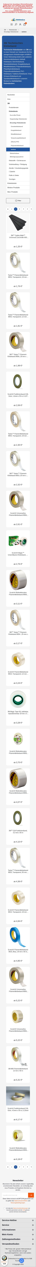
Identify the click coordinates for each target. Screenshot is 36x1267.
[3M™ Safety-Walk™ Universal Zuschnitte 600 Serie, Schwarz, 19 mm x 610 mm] (18, 223)
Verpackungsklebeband (18, 138)
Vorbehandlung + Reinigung (18, 164)
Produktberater (14, 107)
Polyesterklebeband (17, 145)
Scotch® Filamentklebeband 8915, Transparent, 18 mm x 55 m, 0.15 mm (18, 911)
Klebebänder (13, 111)
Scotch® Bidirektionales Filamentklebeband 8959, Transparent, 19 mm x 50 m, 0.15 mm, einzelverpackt (18, 752)
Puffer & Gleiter (14, 175)
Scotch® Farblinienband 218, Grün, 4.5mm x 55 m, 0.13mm (18, 1109)
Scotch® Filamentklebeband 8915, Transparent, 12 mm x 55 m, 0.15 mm (18, 673)
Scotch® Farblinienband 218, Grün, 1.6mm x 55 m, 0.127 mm (18, 395)
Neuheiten (11, 95)
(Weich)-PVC (15, 142)
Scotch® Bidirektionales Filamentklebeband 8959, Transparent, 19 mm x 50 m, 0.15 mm (18, 594)
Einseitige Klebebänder (18, 123)
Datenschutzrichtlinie (20, 1201)
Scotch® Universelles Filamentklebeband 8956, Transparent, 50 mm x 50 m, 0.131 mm (18, 990)
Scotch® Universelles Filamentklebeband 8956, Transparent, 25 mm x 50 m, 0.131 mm (18, 514)
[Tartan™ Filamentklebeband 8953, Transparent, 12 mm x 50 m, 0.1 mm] (18, 302)
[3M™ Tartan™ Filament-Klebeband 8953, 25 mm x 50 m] (18, 461)
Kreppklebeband (16, 130)
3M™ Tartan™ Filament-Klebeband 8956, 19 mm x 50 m (18, 356)
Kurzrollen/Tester (15, 115)
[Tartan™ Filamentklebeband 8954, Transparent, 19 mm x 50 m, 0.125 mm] (18, 421)
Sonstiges (12, 179)
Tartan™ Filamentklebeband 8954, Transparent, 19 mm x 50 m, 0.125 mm (18, 435)
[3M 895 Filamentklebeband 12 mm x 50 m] (18, 1056)
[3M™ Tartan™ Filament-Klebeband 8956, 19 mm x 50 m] (18, 342)
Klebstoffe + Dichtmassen (17, 160)
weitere (13, 149)
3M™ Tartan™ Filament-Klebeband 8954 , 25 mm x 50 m (18, 633)
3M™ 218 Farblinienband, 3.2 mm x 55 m (18, 832)
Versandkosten (17, 1251)
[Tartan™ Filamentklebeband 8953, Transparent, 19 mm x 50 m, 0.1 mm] (18, 263)
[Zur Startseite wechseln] (18, 19)
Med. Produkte (12, 192)
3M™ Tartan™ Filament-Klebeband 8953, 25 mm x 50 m (18, 475)
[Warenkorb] (24, 25)
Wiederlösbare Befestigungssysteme (16, 155)
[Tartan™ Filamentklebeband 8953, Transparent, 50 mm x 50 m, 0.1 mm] (18, 858)
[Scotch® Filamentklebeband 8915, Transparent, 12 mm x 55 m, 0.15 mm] (18, 659)
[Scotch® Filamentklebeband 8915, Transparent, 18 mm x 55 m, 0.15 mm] (18, 897)
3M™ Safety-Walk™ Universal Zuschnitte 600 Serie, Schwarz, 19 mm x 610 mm (18, 236)
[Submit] (31, 1195)
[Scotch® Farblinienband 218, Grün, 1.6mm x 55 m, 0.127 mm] (18, 382)
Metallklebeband (16, 134)
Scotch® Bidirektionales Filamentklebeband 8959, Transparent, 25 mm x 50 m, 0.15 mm (18, 792)
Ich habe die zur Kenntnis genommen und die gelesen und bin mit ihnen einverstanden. (18, 1210)
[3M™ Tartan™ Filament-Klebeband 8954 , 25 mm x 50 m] (18, 620)
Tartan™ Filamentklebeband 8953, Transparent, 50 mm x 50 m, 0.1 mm (18, 871)
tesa (8, 99)
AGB (23, 1210)
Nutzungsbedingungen (18, 1203)
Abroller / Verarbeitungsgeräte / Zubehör (18, 169)
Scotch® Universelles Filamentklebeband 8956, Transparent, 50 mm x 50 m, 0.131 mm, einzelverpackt (18, 1030)
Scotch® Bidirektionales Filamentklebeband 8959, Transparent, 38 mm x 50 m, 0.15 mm (18, 1149)
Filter (19, 200)
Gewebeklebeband (17, 126)
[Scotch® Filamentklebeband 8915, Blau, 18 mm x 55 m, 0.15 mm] (18, 937)
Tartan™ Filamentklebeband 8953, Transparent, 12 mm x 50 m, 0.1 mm (18, 316)
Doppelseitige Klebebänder (18, 119)
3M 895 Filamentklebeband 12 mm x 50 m (18, 1070)
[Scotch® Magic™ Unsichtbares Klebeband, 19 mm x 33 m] (18, 540)
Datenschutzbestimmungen (20, 1208)
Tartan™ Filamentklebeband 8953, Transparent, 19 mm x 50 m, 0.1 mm (18, 276)
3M (8, 103)
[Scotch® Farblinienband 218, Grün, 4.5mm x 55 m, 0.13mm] (18, 1096)
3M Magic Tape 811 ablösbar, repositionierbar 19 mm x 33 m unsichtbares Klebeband (18, 713)
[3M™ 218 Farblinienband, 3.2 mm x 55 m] (18, 818)
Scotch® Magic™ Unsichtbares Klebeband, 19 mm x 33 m (18, 554)
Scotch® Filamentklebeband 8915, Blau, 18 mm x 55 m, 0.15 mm (18, 951)
